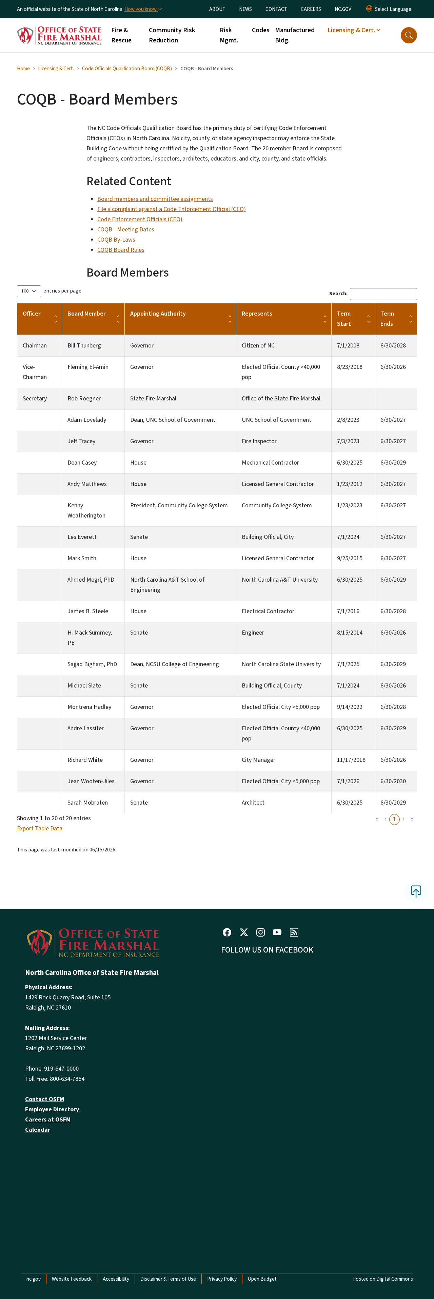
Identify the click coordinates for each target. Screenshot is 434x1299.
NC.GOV (343, 9)
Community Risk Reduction (172, 35)
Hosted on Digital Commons (382, 1279)
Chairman (35, 345)
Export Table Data (39, 828)
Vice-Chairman (35, 372)
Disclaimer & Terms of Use (168, 1279)
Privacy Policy (222, 1279)
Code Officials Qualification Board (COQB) (127, 68)
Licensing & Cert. (56, 68)
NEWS (245, 9)
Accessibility (116, 1279)
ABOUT (217, 9)
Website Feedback (72, 1279)
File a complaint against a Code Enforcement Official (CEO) (171, 209)
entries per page (62, 291)
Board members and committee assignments (155, 199)
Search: (338, 293)
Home (23, 68)
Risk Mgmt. (229, 35)
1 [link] (394, 819)
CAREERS (311, 9)
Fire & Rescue (121, 35)
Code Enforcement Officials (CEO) (139, 219)
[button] (409, 35)
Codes (261, 30)
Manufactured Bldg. (295, 35)
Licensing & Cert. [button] (351, 30)
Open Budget (262, 1279)
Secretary (35, 398)
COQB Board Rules (120, 250)
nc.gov (33, 1279)
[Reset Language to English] (369, 9)
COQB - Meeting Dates (125, 229)
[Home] (59, 27)
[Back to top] (416, 891)
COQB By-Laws (116, 240)
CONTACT (276, 9)
